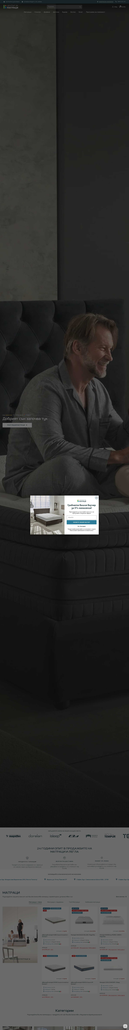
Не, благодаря (82, 526)
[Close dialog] (96, 497)
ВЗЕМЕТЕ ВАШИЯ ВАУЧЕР (81, 522)
